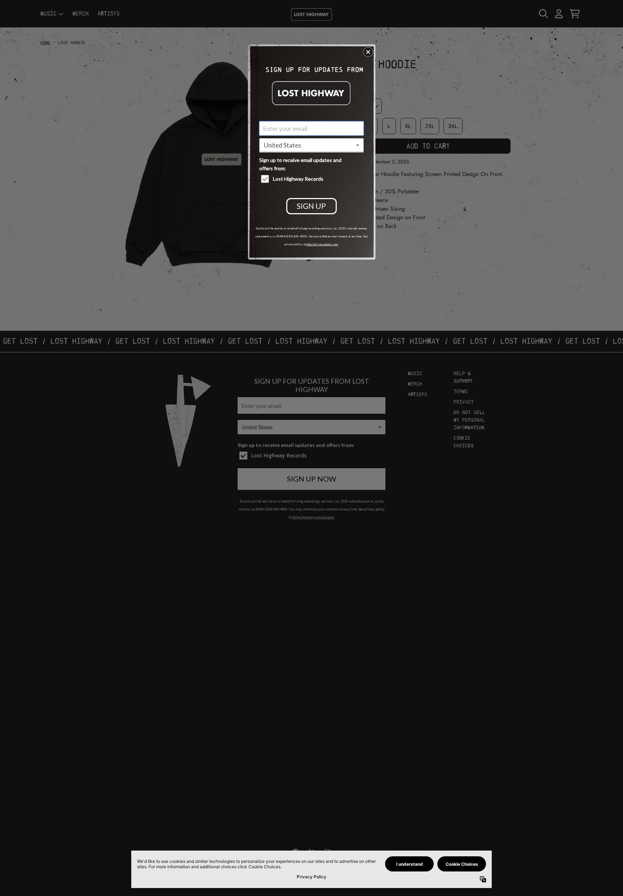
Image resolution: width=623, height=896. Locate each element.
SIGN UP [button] (311, 205)
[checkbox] (312, 179)
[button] (368, 52)
